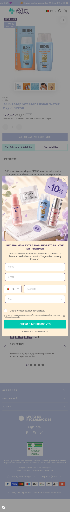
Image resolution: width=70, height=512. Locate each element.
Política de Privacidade (12, 317)
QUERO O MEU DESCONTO (35, 324)
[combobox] (12, 289)
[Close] (64, 179)
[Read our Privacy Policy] (64, 316)
